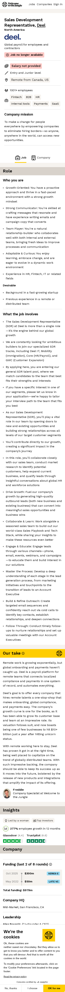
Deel (41, 25)
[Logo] (12, 4)
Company (43, 157)
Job (23, 157)
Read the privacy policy (15, 976)
